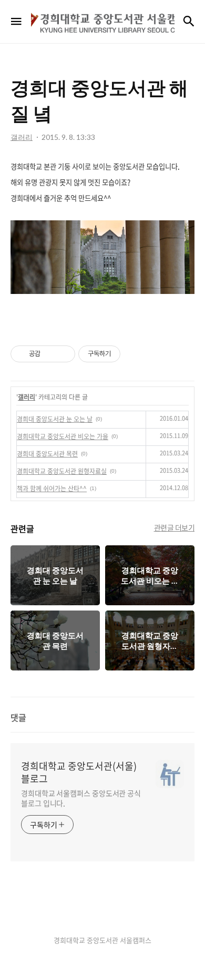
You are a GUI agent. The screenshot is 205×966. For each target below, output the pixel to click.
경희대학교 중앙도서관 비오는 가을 (62, 436)
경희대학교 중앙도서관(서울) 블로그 (79, 772)
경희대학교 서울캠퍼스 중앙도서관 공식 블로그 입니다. (81, 798)
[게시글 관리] (63, 354)
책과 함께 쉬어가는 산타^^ (52, 488)
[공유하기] (50, 354)
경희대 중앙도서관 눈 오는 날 (55, 419)
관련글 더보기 (174, 527)
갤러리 (26, 397)
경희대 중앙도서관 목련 (47, 454)
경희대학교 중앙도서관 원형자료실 (62, 471)
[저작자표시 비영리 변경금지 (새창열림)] (134, 354)
